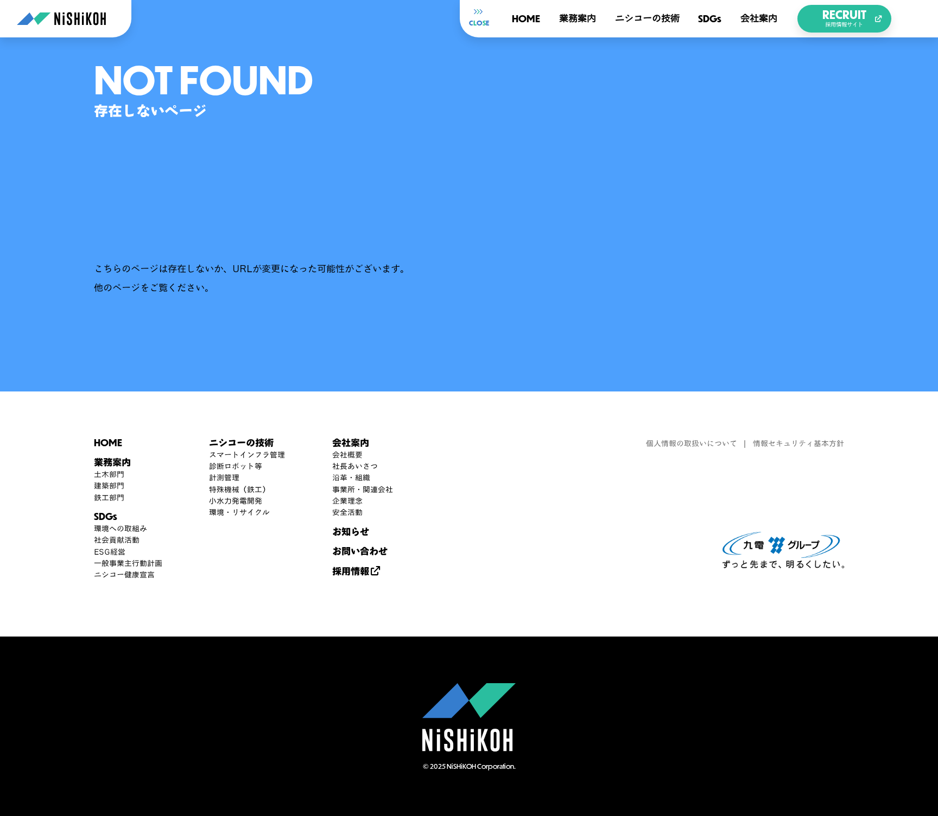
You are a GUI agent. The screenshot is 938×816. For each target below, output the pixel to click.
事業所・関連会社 (362, 489)
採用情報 (350, 571)
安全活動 (347, 512)
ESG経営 (109, 552)
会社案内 (758, 18)
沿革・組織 (351, 477)
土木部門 (109, 474)
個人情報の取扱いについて (691, 443)
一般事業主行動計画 (128, 563)
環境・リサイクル (239, 512)
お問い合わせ (360, 551)
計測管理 (224, 477)
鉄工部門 (109, 498)
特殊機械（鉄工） (239, 489)
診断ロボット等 (235, 466)
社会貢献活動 (117, 540)
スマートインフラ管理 (247, 455)
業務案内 (577, 18)
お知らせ (350, 531)
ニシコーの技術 (647, 18)
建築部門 (109, 486)
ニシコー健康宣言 (124, 575)
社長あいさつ (355, 466)
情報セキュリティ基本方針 (798, 443)
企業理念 (347, 501)
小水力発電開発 (235, 501)
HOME (526, 18)
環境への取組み (120, 528)
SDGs (709, 18)
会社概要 (347, 455)
